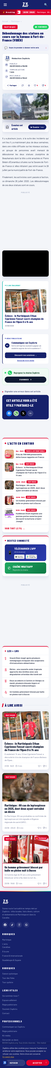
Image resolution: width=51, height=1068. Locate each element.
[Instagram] (19, 925)
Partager (13, 85)
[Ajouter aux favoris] (28, 85)
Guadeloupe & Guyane (11, 960)
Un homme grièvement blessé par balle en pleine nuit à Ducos (24, 869)
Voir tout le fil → (15, 528)
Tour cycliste (7, 982)
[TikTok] (12, 925)
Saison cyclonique (10, 973)
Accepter (37, 1063)
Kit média (6, 1035)
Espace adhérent (9, 1000)
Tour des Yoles (8, 978)
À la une (5, 951)
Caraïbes (6, 947)
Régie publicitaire (9, 1004)
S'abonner (42, 27)
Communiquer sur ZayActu (13, 1027)
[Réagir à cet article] (22, 85)
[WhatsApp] (16, 413)
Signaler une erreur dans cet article (21, 391)
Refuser (14, 1063)
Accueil (5, 21)
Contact (5, 1013)
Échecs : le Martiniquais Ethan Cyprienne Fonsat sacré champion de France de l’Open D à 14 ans (24, 747)
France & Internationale (12, 955)
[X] (23, 413)
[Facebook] (9, 413)
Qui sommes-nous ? (10, 996)
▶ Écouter (37, 127)
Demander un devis (10, 1040)
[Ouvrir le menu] (5, 5)
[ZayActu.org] (25, 5)
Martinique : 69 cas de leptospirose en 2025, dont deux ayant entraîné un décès (25, 808)
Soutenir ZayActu (9, 1009)
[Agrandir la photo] (25, 106)
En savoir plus (8, 1056)
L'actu (5, 944)
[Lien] (30, 413)
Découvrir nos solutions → (26, 355)
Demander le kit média (25, 360)
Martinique (15, 21)
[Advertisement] (25, 220)
